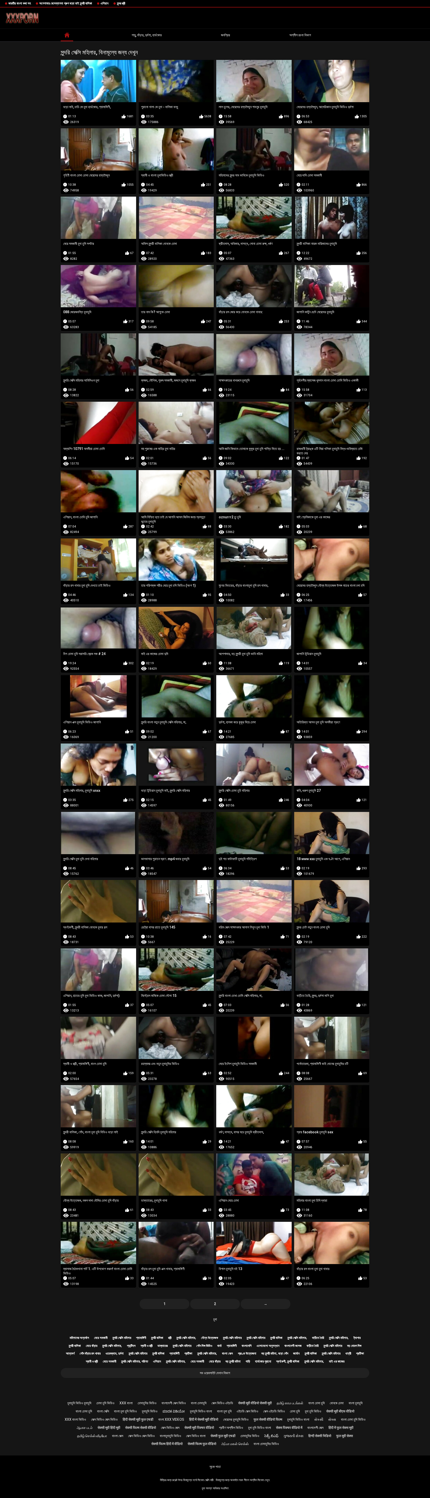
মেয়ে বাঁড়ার (91, 1346)
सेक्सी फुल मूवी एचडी (223, 1436)
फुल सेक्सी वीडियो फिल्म (268, 1419)
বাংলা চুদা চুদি (224, 1411)
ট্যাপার (357, 1338)
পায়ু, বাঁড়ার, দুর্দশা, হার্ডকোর (147, 35)
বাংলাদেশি (247, 1346)
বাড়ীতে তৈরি (318, 1338)
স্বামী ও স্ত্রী (147, 1346)
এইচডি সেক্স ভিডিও (247, 1411)
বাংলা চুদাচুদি (356, 1403)
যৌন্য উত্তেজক (209, 1338)
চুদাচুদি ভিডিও (150, 1411)
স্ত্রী (169, 1338)
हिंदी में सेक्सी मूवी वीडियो (203, 1419)
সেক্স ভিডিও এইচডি (222, 1403)
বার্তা (219, 1346)
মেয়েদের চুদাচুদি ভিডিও (236, 1419)
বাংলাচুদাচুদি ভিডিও (170, 1436)
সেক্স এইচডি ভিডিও (274, 1411)
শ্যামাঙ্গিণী (141, 1338)
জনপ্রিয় (225, 35)
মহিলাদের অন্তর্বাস (79, 1338)
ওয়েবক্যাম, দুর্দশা (115, 1353)
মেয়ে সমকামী (101, 1338)
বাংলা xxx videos (171, 1419)
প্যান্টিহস (131, 1346)
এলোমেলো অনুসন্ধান (268, 1346)
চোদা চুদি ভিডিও (105, 1403)
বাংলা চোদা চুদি (316, 1403)
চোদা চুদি (295, 1411)
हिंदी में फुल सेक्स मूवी (340, 1428)
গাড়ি (248, 1361)
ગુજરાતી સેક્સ (293, 1436)
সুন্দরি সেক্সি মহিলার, (186, 1338)
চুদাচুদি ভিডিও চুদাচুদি (79, 1403)
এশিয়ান (104, 3)
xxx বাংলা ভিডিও (75, 1419)
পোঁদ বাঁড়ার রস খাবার (90, 1353)
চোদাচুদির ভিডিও (147, 1403)
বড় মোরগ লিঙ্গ (354, 1346)
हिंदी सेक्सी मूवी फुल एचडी (138, 1419)
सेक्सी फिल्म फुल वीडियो (202, 1444)
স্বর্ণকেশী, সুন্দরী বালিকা (287, 1361)
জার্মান (296, 1353)
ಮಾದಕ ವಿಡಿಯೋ (173, 1411)
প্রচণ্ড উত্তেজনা (247, 1353)
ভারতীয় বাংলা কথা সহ (19, 3)
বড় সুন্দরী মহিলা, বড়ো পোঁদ (274, 1353)
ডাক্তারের (163, 1346)
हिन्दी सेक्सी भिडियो (319, 1436)
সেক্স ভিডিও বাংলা (196, 1436)
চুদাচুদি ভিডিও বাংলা (201, 1411)
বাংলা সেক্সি (103, 1411)
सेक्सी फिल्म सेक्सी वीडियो (140, 1428)
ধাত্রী (348, 1353)
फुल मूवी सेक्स (344, 1436)
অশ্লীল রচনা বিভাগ (300, 35)
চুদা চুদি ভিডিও (313, 1411)
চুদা (215, 1319)
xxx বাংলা (126, 1403)
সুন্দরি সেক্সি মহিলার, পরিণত (134, 1361)
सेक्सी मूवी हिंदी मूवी (109, 1428)
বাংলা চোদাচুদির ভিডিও (266, 1444)
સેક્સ (332, 1419)
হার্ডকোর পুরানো (263, 1361)
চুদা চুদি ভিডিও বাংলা (259, 1428)
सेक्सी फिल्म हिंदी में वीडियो (167, 1444)
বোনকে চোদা (337, 1403)
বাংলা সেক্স (227, 1353)
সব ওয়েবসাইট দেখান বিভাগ (215, 1373)
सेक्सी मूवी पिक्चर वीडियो (199, 1428)
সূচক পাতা (215, 1467)
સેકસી (318, 1419)
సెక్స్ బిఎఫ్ (271, 1436)
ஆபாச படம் (85, 1428)
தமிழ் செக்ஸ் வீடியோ (92, 1436)
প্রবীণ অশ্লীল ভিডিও (231, 1428)
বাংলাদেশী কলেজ (293, 1346)
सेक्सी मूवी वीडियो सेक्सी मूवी (255, 1403)
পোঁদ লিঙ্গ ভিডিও (204, 1346)
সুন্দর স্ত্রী (121, 3)
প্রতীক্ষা (188, 1353)
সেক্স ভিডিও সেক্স (170, 1428)
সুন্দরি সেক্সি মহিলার (121, 1338)
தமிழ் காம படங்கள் (290, 1403)
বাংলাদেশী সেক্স (315, 1428)
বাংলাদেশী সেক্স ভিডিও (173, 1403)
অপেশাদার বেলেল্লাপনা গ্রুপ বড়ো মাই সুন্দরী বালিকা (65, 3)
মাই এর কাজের (336, 1361)
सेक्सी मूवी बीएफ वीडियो (340, 1411)
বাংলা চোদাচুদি (199, 1403)
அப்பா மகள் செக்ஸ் (235, 1444)
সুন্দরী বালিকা (157, 1338)
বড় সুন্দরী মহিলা (233, 1361)
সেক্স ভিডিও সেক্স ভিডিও (104, 1419)
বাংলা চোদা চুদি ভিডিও (353, 1419)
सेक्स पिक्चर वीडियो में (289, 1428)
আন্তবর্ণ (70, 1353)
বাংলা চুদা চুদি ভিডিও (125, 1411)
